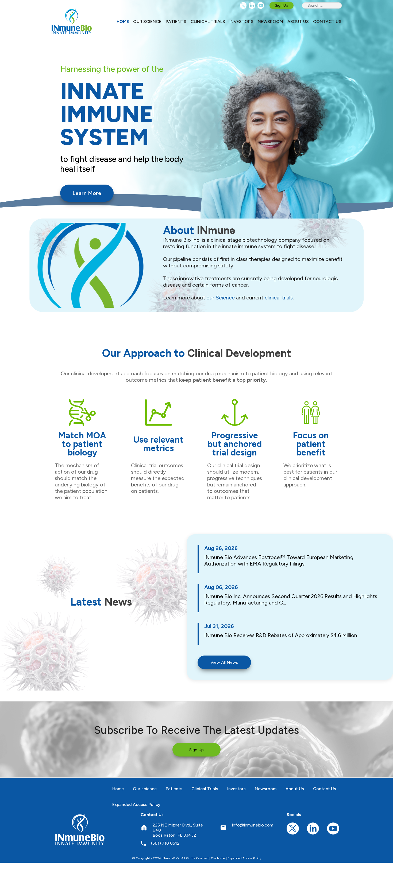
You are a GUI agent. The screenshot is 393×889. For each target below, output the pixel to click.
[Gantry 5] (80, 829)
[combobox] (322, 5)
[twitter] (243, 5)
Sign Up (281, 5)
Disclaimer (218, 858)
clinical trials (279, 297)
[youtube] (260, 5)
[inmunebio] (72, 21)
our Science (220, 297)
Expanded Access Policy (244, 858)
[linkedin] (252, 5)
